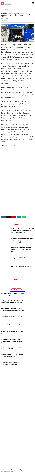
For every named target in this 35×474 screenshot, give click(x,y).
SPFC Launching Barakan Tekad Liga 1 (21, 266)
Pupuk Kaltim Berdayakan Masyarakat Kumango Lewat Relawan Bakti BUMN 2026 (21, 249)
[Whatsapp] (24, 217)
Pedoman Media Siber (7, 471)
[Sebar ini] (3, 217)
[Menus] (33, 3)
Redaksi (26, 470)
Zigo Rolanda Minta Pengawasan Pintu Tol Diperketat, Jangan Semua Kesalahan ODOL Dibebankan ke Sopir (22, 230)
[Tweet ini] (8, 217)
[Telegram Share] (19, 217)
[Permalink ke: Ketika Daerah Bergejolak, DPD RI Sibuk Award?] (5, 260)
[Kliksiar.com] (7, 3)
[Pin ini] (13, 217)
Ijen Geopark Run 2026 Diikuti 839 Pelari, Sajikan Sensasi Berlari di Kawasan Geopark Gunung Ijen (22, 240)
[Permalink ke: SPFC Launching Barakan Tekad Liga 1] (5, 270)
